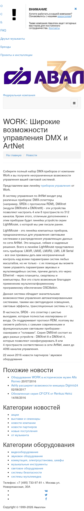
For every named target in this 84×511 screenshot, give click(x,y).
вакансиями (64, 16)
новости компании (23, 423)
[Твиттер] (46, 495)
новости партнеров (24, 427)
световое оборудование (27, 468)
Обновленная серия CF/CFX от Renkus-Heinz (41, 393)
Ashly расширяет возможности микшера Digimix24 (44, 385)
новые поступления (24, 431)
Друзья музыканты (12, 38)
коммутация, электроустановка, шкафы (37, 460)
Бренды (5, 47)
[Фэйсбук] (46, 499)
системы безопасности (26, 472)
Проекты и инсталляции (16, 55)
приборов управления (56, 185)
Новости (31, 155)
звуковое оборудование (27, 456)
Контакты (54, 28)
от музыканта (20, 435)
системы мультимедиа (26, 476)
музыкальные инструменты (29, 464)
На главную (14, 155)
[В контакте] (46, 491)
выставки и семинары (25, 418)
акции (15, 414)
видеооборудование (24, 452)
